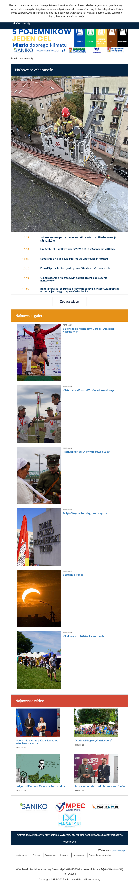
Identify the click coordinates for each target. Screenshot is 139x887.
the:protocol (78, 855)
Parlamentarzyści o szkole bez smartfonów (100, 786)
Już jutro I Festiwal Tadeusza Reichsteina (40, 786)
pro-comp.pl (118, 850)
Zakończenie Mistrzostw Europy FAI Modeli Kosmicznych (89, 330)
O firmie (36, 855)
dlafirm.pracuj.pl (22, 23)
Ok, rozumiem (118, 31)
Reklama (64, 855)
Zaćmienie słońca (73, 574)
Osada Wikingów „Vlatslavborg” (93, 740)
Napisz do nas (22, 855)
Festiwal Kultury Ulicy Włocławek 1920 (86, 451)
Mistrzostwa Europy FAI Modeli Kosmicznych (89, 390)
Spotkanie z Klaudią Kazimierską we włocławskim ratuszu (37, 742)
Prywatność (50, 855)
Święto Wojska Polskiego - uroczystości (86, 513)
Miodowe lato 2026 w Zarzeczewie (83, 636)
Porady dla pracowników (100, 855)
